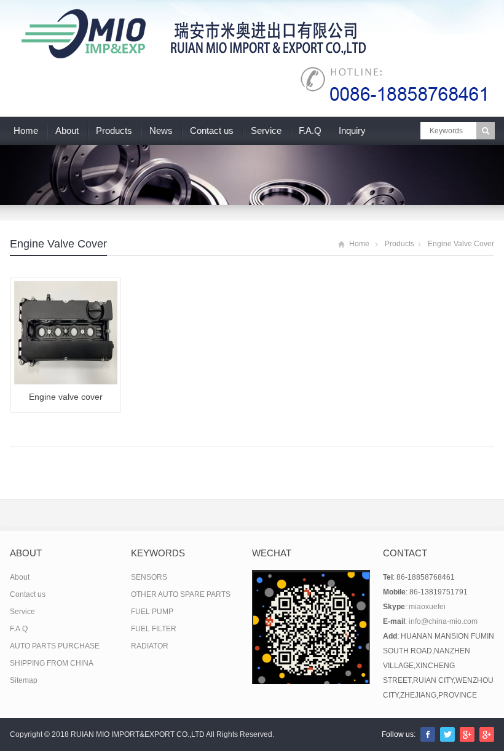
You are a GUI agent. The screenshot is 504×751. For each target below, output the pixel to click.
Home (26, 130)
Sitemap (23, 680)
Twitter (447, 734)
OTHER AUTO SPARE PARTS (180, 594)
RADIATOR (149, 646)
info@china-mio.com (443, 621)
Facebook (427, 734)
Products (114, 130)
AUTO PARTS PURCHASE (55, 646)
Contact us (212, 130)
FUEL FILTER (153, 629)
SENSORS (149, 577)
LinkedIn (467, 734)
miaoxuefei (427, 606)
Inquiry (352, 130)
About (67, 130)
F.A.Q (310, 130)
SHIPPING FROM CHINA (51, 663)
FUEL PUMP (152, 611)
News (161, 130)
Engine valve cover (58, 244)
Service (266, 130)
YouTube (486, 734)
